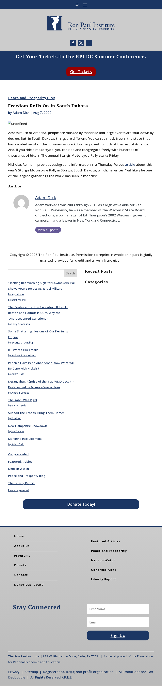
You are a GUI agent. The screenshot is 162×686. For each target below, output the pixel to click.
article (130, 164)
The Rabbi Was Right (22, 400)
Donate (20, 565)
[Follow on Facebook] (73, 43)
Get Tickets (81, 71)
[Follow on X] (81, 43)
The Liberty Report (21, 483)
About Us (22, 546)
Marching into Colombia (25, 439)
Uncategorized (18, 490)
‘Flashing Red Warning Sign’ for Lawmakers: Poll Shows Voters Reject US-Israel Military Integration (41, 288)
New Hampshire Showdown (27, 426)
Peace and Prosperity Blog (31, 97)
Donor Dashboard (29, 584)
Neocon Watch (18, 469)
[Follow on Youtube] (89, 43)
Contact (21, 575)
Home (19, 536)
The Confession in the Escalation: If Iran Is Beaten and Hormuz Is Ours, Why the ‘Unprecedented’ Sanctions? (38, 312)
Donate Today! (81, 504)
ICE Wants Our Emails (23, 350)
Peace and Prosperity (109, 551)
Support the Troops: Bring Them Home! (36, 413)
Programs (22, 555)
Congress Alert (18, 454)
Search (70, 273)
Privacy (14, 671)
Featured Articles (20, 461)
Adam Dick (21, 112)
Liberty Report (103, 579)
